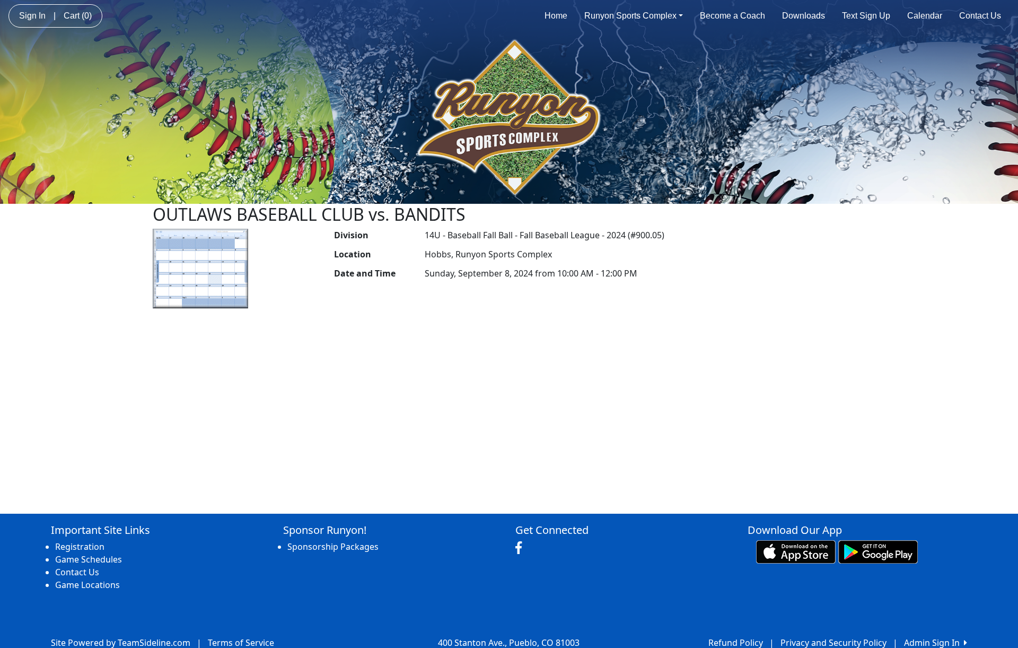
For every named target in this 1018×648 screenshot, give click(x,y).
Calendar (924, 15)
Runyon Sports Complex (630, 15)
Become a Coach (732, 15)
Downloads (803, 15)
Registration (79, 546)
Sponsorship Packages (333, 546)
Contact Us (980, 15)
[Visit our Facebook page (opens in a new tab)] (521, 548)
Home (556, 15)
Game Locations (87, 585)
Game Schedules (88, 559)
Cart (78, 15)
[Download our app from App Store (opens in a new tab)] (796, 551)
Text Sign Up (866, 15)
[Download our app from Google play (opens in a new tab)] (878, 551)
